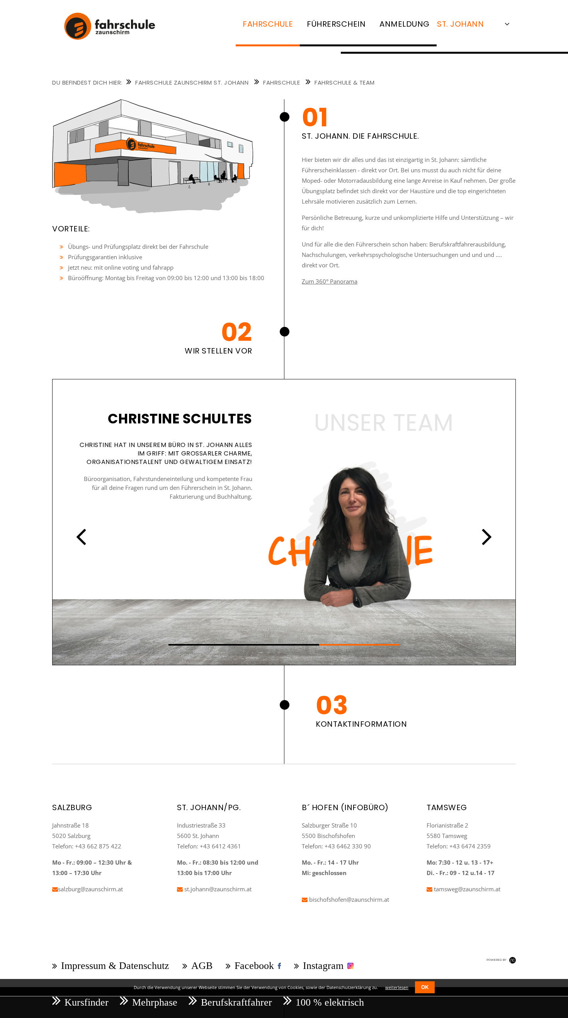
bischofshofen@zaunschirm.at (348, 899)
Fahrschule (281, 82)
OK (425, 987)
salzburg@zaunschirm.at (90, 889)
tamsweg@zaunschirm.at (466, 889)
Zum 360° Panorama (329, 281)
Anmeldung (404, 24)
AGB (202, 965)
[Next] (487, 536)
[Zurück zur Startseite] (116, 45)
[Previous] (81, 536)
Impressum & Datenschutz (115, 965)
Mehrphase (154, 1002)
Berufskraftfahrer (236, 1002)
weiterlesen (396, 987)
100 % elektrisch (330, 1002)
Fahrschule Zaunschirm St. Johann (191, 82)
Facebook (254, 965)
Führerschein (336, 24)
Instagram (323, 965)
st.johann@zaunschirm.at (217, 889)
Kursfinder (87, 1002)
